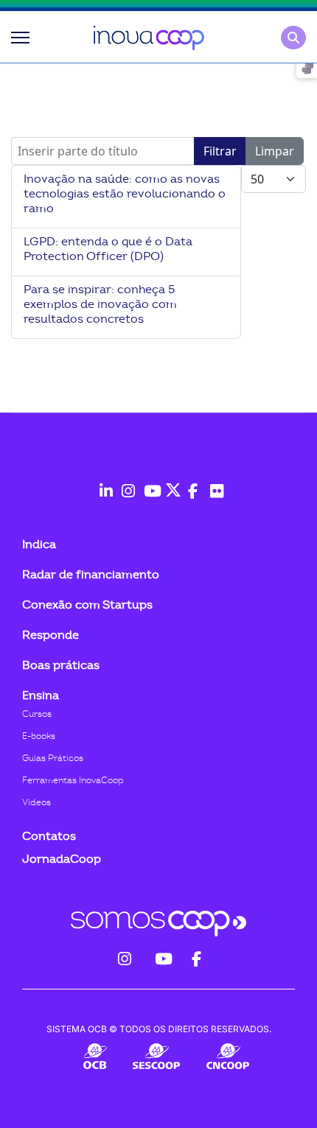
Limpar (274, 151)
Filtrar (220, 151)
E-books (38, 736)
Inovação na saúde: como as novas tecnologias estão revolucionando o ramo (125, 193)
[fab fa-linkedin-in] (103, 483)
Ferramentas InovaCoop (73, 780)
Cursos (37, 714)
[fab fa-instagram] (125, 483)
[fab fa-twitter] (169, 483)
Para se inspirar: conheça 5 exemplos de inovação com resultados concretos (100, 304)
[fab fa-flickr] (214, 483)
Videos (36, 802)
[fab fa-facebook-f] (192, 483)
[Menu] (20, 37)
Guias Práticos (52, 758)
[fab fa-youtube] (147, 483)
